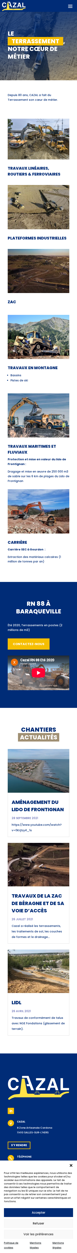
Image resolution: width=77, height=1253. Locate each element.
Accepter (38, 1212)
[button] (71, 1165)
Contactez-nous (28, 644)
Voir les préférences (38, 1234)
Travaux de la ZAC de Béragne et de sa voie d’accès (38, 903)
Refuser (38, 1223)
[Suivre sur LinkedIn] (11, 1111)
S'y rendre (19, 1145)
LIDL (16, 1002)
